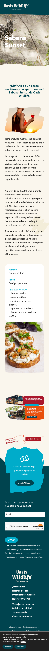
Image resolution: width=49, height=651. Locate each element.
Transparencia (19, 612)
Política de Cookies (34, 631)
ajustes (23, 642)
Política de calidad (22, 608)
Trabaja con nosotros (23, 604)
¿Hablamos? (18, 586)
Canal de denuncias (22, 616)
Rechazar (20, 647)
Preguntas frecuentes (23, 594)
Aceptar (8, 647)
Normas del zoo (20, 590)
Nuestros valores (21, 598)
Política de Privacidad (19, 631)
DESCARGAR (24, 482)
